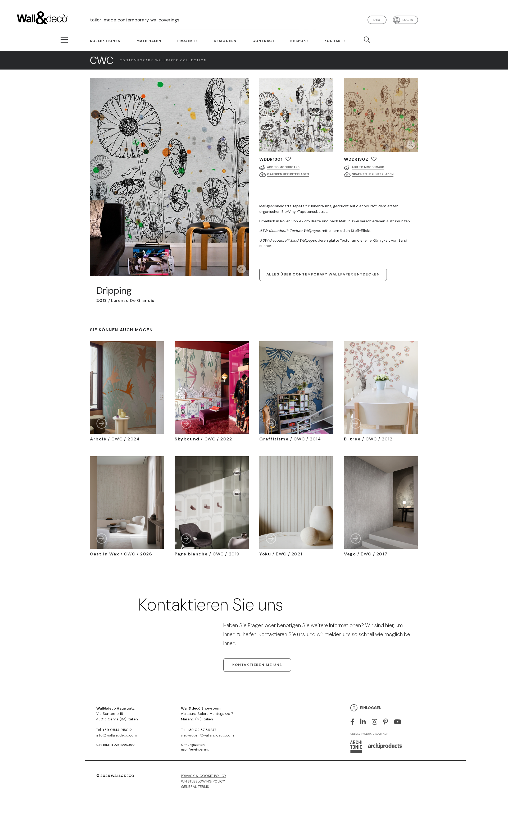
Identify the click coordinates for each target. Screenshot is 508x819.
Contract (263, 41)
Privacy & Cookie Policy (203, 776)
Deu (376, 19)
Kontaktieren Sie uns (257, 664)
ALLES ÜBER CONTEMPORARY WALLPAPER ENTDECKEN (323, 274)
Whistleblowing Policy (203, 781)
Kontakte (335, 41)
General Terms (195, 786)
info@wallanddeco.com (116, 735)
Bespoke (299, 41)
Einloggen (371, 707)
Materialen (149, 41)
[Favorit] (288, 159)
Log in (407, 19)
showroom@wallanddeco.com (207, 735)
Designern (225, 41)
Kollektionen (105, 41)
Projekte (187, 41)
